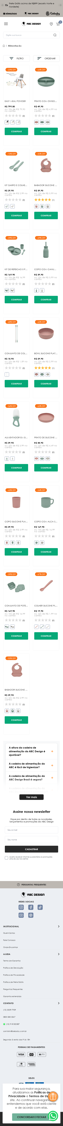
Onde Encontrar (10, 947)
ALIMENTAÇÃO (15, 46)
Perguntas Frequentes (13, 989)
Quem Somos (9, 933)
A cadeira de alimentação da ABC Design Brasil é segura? (27, 777)
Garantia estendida (12, 996)
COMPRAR (16, 131)
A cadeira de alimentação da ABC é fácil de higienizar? (27, 765)
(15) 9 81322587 (13, 1024)
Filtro (20, 58)
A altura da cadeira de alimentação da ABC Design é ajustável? (27, 751)
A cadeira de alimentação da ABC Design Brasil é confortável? (28, 790)
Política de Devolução (13, 968)
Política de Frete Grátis (13, 982)
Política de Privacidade (13, 975)
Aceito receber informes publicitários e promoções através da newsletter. (30, 858)
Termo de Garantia (12, 961)
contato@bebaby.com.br (15, 1031)
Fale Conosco (9, 940)
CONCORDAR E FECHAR (31, 1117)
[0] (58, 24)
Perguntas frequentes (35, 884)
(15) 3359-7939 (9, 1010)
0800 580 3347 (9, 1017)
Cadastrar (31, 849)
